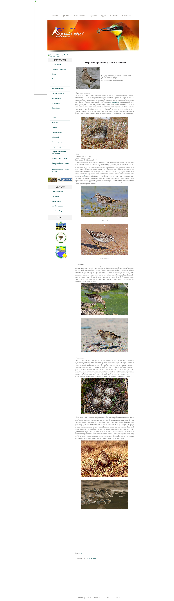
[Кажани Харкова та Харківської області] (61, 229)
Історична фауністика (59, 147)
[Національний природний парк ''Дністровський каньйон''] (61, 258)
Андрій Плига (56, 201)
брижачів (86, 175)
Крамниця (126, 16)
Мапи (54, 113)
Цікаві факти (56, 108)
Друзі (103, 16)
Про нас (65, 16)
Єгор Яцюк (55, 196)
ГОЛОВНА (80, 598)
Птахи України (79, 16)
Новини (54, 127)
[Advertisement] (92, 5)
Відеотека (55, 79)
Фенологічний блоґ (58, 88)
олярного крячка (114, 102)
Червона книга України (59, 158)
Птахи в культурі (57, 142)
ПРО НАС (88, 598)
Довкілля (55, 122)
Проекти (93, 16)
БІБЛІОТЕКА (108, 598)
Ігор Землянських (57, 206)
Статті (54, 74)
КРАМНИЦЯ (118, 598)
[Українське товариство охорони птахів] (61, 222)
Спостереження (57, 132)
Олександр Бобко (57, 191)
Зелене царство (56, 98)
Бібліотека (55, 84)
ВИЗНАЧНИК (98, 598)
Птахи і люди (56, 103)
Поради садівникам (58, 93)
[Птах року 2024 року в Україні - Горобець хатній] (60, 57)
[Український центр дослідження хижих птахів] (61, 226)
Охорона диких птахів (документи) (59, 152)
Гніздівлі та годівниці (59, 69)
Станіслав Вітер (57, 211)
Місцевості (55, 137)
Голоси (54, 118)
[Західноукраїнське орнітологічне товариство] (61, 243)
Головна (54, 16)
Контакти (114, 16)
